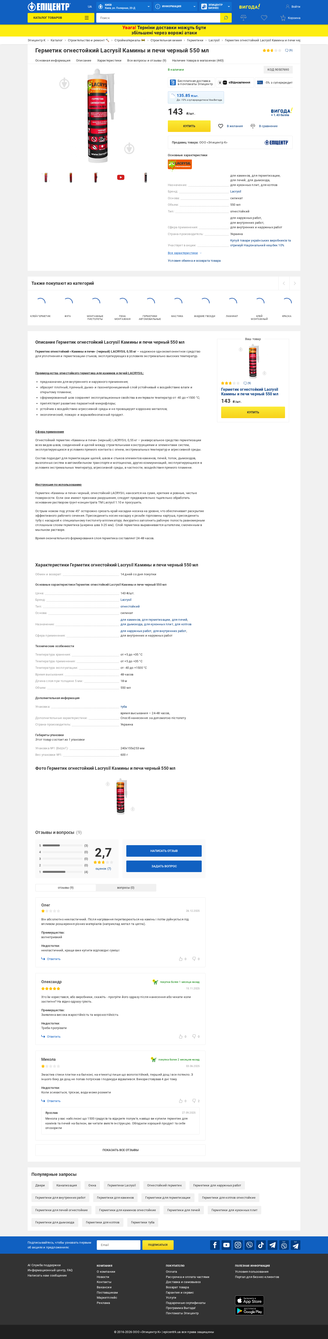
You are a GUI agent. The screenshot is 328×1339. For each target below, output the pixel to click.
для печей (180, 619)
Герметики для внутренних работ (60, 1197)
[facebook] (215, 1245)
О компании (106, 1271)
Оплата (171, 1271)
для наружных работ (136, 631)
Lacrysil (235, 191)
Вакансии (104, 1287)
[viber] (249, 1245)
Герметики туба (143, 1222)
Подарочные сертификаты (186, 1303)
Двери (40, 1185)
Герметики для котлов (103, 1222)
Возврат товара (177, 1287)
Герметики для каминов (115, 1197)
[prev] (283, 283)
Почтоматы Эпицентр (182, 1313)
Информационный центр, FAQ (50, 1270)
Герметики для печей (183, 1210)
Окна (92, 1185)
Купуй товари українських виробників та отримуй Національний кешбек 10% (260, 243)
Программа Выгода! (180, 1308)
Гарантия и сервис (180, 1292)
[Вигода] (250, 6)
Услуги (171, 1297)
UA (90, 6)
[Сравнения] (243, 18)
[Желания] (264, 18)
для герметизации (156, 619)
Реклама (103, 1303)
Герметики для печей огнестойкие (61, 1210)
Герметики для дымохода (54, 1222)
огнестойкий (130, 606)
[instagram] (238, 1245)
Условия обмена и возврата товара (194, 260)
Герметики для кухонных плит (234, 1210)
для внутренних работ (169, 631)
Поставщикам (107, 1292)
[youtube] (226, 1245)
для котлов (183, 624)
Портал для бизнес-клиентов (257, 1277)
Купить (189, 126)
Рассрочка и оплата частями (187, 1277)
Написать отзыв (164, 851)
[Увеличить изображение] (153, 72)
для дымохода (131, 624)
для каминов (130, 619)
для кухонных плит (158, 624)
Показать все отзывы (121, 1150)
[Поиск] (226, 18)
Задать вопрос (164, 866)
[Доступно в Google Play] (249, 1311)
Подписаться (158, 1244)
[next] (294, 283)
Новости (103, 1277)
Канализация (66, 1185)
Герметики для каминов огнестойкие (127, 1210)
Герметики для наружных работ (217, 1185)
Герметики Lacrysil (122, 1185)
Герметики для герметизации (167, 1197)
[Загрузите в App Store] (249, 1300)
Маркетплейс (107, 1297)
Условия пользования (252, 1271)
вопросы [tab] (123, 887)
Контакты (104, 1282)
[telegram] (272, 1245)
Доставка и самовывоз (183, 1282)
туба (124, 706)
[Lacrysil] (180, 165)
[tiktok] (261, 1245)
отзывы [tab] (63, 887)
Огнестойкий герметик (164, 1185)
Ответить (54, 959)
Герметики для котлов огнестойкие (228, 1197)
